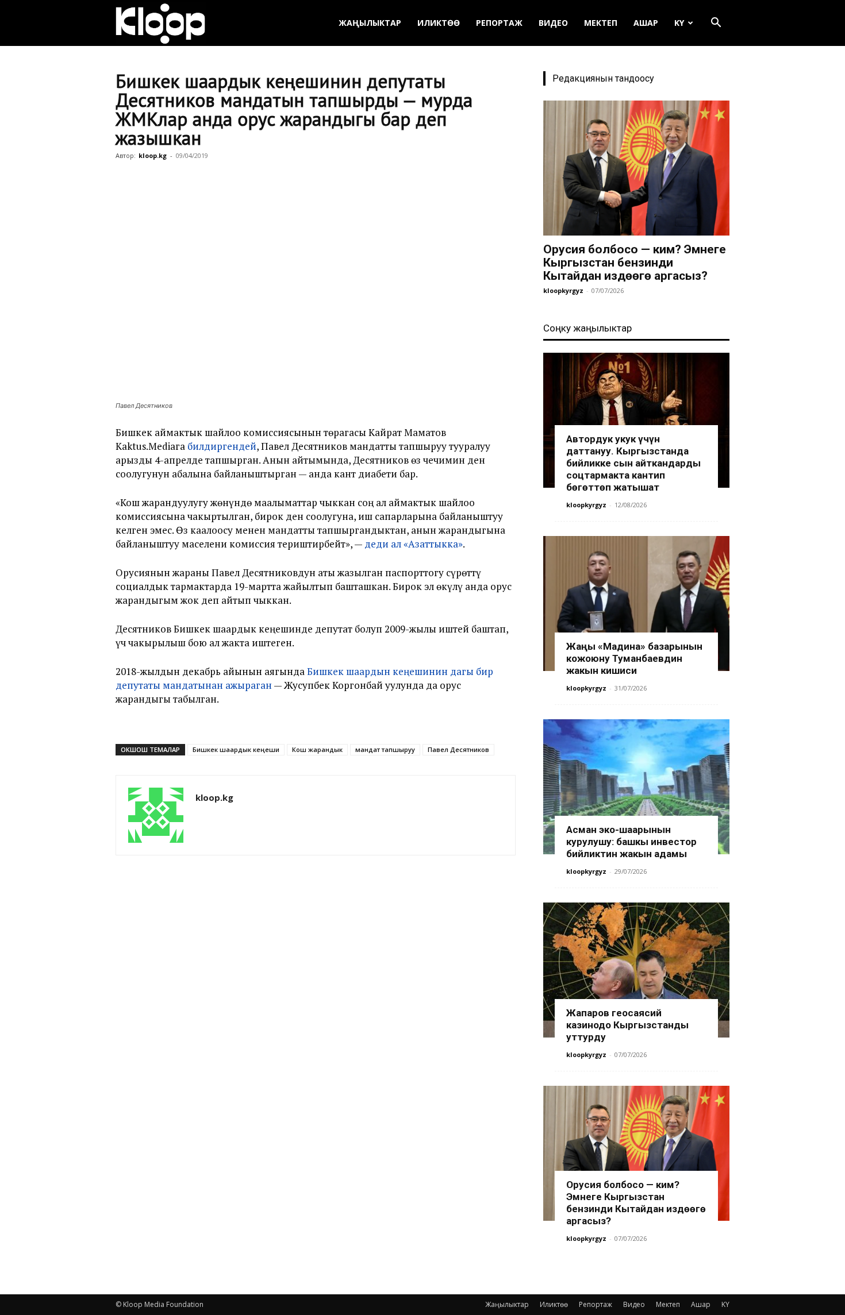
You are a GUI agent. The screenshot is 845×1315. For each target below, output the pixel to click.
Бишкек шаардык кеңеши (236, 749)
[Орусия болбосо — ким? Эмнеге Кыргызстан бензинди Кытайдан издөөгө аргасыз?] (636, 168)
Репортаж (499, 22)
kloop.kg (153, 155)
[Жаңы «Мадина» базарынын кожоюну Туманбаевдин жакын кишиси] (636, 603)
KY (679, 22)
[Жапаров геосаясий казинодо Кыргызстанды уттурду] (636, 970)
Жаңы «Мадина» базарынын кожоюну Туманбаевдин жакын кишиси (634, 658)
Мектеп (600, 22)
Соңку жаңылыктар (587, 328)
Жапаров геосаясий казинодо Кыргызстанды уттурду (627, 1025)
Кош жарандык (317, 749)
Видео (553, 22)
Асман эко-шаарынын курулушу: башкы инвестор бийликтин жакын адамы (631, 841)
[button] (715, 23)
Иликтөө (438, 22)
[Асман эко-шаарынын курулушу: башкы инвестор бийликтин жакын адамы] (636, 786)
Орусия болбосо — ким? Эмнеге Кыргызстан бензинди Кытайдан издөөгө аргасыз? (634, 262)
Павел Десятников (458, 749)
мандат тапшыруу (385, 749)
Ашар (645, 22)
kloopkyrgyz (563, 290)
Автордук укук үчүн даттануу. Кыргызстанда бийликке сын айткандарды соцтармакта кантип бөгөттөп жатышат (633, 463)
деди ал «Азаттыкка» (413, 543)
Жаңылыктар (370, 22)
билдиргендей (221, 446)
